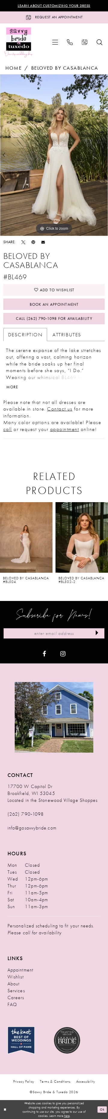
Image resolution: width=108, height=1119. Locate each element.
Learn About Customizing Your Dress (54, 6)
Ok (102, 1109)
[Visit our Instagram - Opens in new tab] (63, 653)
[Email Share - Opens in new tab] (43, 242)
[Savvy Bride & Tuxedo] (19, 42)
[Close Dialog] (5, 1109)
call (7, 429)
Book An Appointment (54, 304)
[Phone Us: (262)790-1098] (69, 42)
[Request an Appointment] (84, 42)
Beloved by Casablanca (64, 68)
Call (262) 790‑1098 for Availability (54, 318)
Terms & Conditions (55, 1081)
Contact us (59, 408)
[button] (54, 42)
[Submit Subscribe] (97, 633)
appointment (64, 429)
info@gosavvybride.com (32, 828)
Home (13, 68)
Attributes (66, 334)
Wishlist (16, 977)
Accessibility (85, 1081)
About (14, 984)
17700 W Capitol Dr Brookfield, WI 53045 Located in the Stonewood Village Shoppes (53, 793)
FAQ (12, 1004)
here (67, 1116)
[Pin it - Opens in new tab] (33, 241)
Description (25, 334)
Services (16, 990)
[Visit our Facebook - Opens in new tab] (44, 653)
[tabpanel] (54, 155)
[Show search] (99, 42)
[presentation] (26, 537)
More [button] (12, 387)
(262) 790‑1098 (26, 814)
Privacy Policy (23, 1081)
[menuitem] (54, 42)
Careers (16, 997)
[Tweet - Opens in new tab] (23, 241)
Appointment (20, 970)
